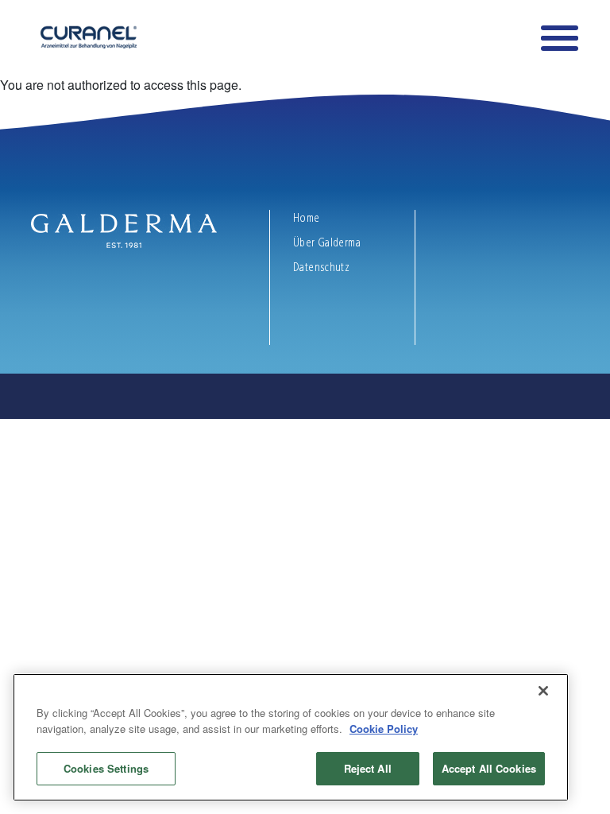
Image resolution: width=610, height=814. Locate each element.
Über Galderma (328, 242)
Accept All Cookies (489, 768)
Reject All (368, 768)
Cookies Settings (106, 768)
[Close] (543, 690)
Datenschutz (321, 267)
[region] (291, 737)
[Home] (84, 36)
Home (306, 218)
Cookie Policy (383, 728)
